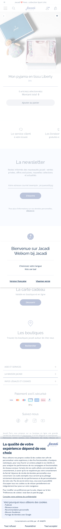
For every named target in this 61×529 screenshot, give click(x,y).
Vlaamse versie (43, 281)
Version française (18, 281)
